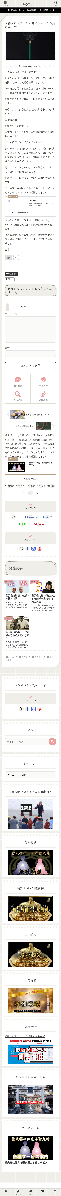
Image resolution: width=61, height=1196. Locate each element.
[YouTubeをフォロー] (39, 549)
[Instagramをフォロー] (33, 549)
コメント (11, 314)
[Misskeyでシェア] (50, 873)
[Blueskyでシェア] (37, 873)
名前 (7, 348)
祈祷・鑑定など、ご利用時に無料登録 (25, 1036)
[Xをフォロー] (21, 549)
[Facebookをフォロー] (27, 549)
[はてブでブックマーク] (50, 881)
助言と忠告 (12, 274)
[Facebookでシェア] (10, 881)
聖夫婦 (11, 279)
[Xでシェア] (10, 873)
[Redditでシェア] (37, 881)
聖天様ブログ (30, 3)
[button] (52, 741)
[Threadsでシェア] (23, 881)
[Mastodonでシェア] (23, 873)
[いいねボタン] (8, 257)
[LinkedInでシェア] (37, 888)
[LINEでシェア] (10, 888)
